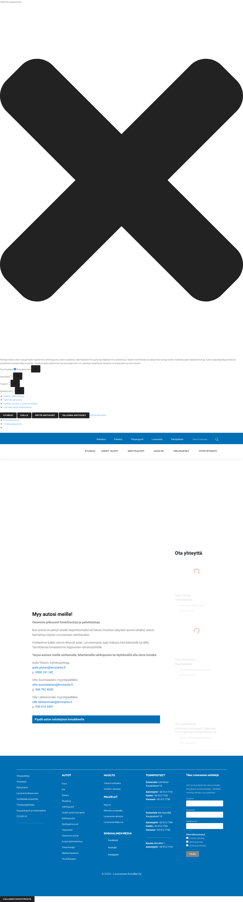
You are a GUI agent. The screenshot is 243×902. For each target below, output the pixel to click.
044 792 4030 (44, 689)
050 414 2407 (44, 706)
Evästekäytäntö (11, 420)
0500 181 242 (44, 672)
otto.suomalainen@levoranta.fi (52, 684)
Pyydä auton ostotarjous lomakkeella (59, 719)
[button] (121, 181)
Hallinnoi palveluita (12, 399)
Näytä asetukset (45, 415)
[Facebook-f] (23, 438)
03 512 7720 (161, 795)
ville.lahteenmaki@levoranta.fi (52, 702)
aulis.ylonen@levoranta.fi (48, 667)
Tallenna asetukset (74, 415)
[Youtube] (29, 438)
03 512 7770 (166, 847)
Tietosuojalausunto (12, 423)
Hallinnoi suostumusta (17, 899)
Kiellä (24, 415)
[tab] (96, 719)
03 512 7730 (163, 799)
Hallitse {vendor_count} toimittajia (20, 403)
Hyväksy (8, 415)
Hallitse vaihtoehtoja (13, 396)
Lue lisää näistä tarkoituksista (17, 407)
